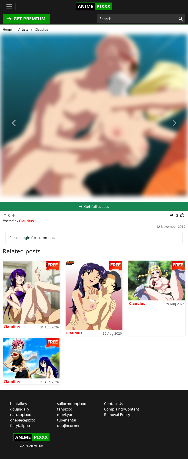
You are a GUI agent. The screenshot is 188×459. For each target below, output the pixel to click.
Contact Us (113, 403)
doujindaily (19, 409)
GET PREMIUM (29, 19)
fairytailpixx (20, 425)
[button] (14, 123)
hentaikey (18, 403)
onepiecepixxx (22, 420)
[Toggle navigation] (9, 6)
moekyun (65, 414)
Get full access (96, 206)
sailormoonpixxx (71, 403)
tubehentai (66, 420)
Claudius (12, 326)
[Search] (180, 18)
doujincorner (68, 425)
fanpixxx (64, 409)
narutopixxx (20, 414)
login (26, 237)
